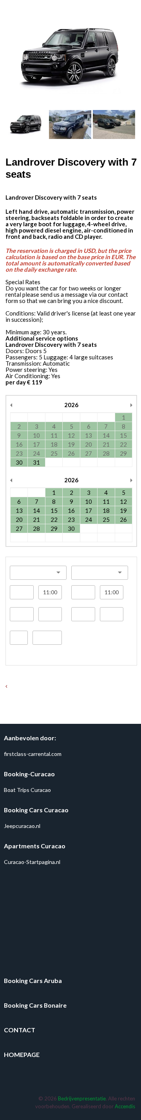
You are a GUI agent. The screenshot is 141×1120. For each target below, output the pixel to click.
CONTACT (19, 1029)
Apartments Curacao (34, 845)
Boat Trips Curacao (27, 789)
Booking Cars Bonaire (35, 1005)
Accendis (125, 1106)
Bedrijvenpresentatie (82, 1098)
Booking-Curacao (29, 773)
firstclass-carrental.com (32, 753)
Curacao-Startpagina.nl (32, 861)
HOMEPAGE (22, 1054)
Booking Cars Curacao (36, 809)
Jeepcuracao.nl (22, 825)
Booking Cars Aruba (33, 980)
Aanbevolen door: (30, 737)
